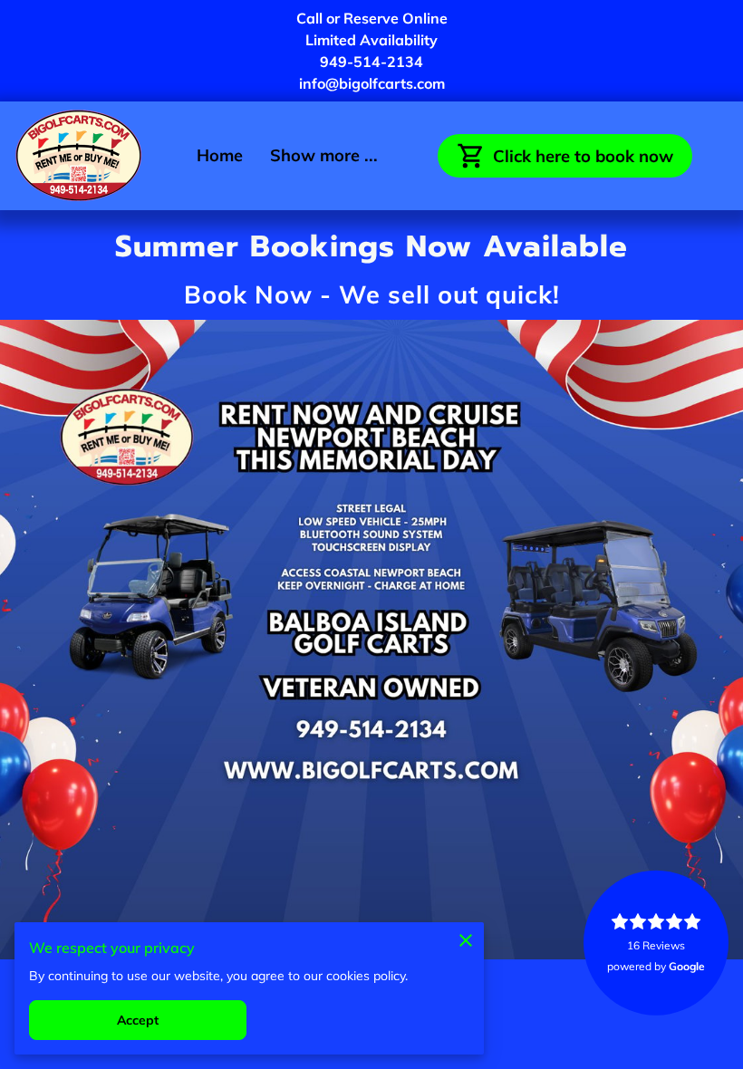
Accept (138, 1020)
